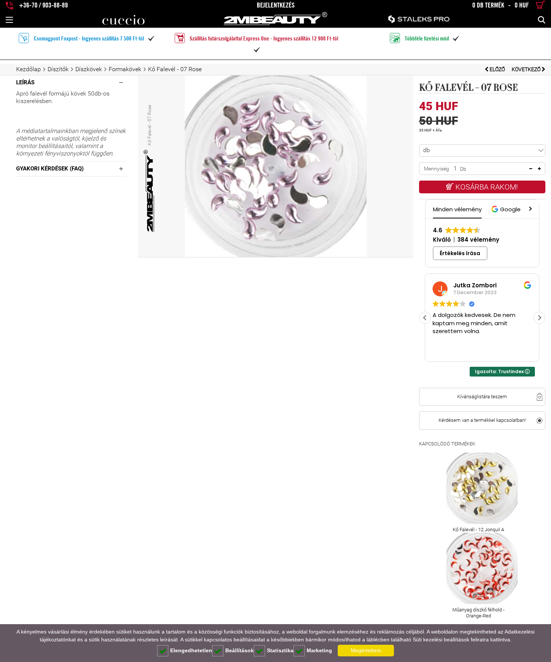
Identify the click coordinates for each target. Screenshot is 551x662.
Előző (497, 69)
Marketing (319, 650)
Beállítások (239, 650)
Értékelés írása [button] (460, 253)
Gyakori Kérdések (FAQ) (50, 168)
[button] (507, 209)
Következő (527, 69)
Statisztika (280, 650)
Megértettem (366, 650)
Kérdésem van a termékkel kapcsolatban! (482, 420)
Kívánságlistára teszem (482, 396)
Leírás (25, 82)
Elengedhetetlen (191, 650)
